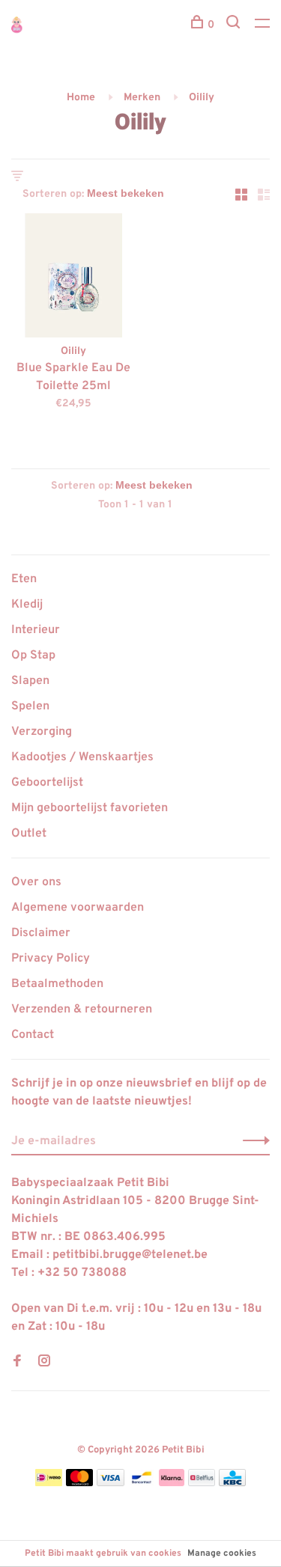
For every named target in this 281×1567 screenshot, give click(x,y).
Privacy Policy (50, 958)
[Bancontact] (141, 1483)
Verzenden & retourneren (81, 1009)
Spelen (30, 706)
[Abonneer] (252, 1141)
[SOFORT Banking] (172, 1483)
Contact (32, 1034)
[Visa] (110, 1483)
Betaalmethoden (57, 984)
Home (81, 97)
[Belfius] (201, 1483)
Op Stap (33, 655)
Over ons (36, 882)
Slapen (30, 680)
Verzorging (41, 731)
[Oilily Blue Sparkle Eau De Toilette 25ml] (73, 278)
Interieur (35, 630)
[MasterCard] (80, 1483)
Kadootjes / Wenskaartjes (82, 757)
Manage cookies (221, 1554)
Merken (142, 97)
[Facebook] (17, 1362)
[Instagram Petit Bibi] (44, 1362)
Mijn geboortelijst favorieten (89, 808)
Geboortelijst (47, 782)
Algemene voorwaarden (77, 907)
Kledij (27, 604)
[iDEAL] (48, 1483)
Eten (24, 579)
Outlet (28, 833)
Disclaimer (40, 933)
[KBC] (232, 1483)
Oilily (201, 97)
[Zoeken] (235, 25)
